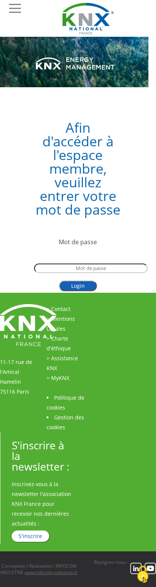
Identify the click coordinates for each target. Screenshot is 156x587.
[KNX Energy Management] (74, 85)
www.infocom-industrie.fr (51, 572)
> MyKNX (58, 377)
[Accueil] (91, 34)
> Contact (58, 308)
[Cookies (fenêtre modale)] (142, 574)
